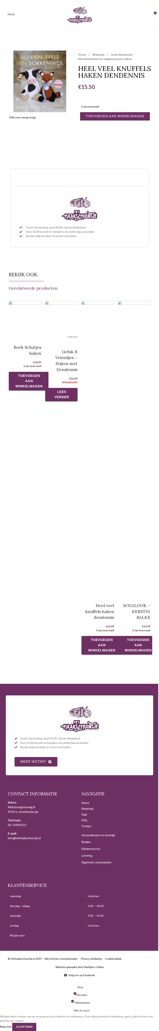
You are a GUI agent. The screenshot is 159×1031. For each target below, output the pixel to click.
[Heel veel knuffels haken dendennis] (97, 446)
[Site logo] (79, 14)
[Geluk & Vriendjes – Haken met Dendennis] (61, 317)
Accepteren (24, 1026)
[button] (28, 381)
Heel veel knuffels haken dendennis (99, 611)
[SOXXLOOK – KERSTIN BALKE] (134, 446)
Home (82, 54)
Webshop (98, 54)
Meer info (6, 1026)
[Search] (146, 14)
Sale (84, 814)
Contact (86, 826)
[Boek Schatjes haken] (25, 317)
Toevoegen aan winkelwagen (115, 116)
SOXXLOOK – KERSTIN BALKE (136, 611)
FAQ (84, 820)
